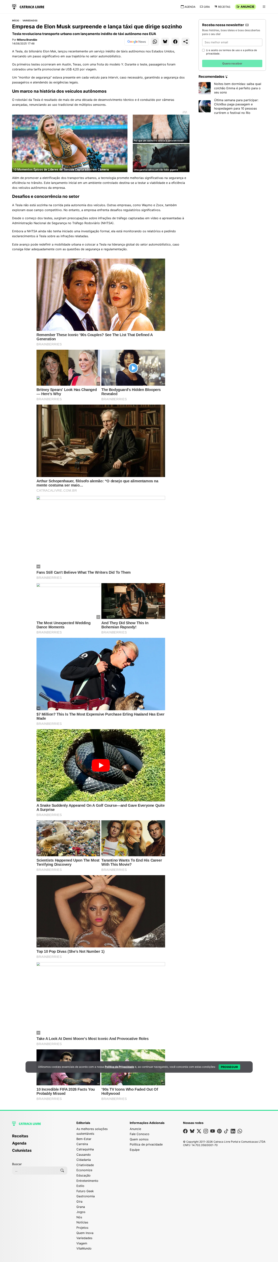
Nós (79, 1217)
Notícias (82, 1222)
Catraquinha (85, 1149)
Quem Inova (84, 1233)
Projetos (82, 1227)
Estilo (80, 1186)
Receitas (224, 6)
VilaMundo (84, 1248)
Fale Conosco (139, 1134)
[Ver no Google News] (136, 42)
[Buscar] (62, 1170)
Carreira (82, 1144)
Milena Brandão (27, 39)
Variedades (30, 20)
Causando (83, 1154)
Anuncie (248, 7)
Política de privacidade (146, 1144)
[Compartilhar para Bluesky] (165, 42)
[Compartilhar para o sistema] (185, 42)
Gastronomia (85, 1196)
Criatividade (85, 1165)
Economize (84, 1170)
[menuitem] (39, 1137)
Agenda (190, 6)
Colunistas (22, 1150)
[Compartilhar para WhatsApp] (155, 42)
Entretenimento (87, 1181)
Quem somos (139, 1139)
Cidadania (83, 1160)
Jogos (80, 1212)
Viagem (81, 1243)
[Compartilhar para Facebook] (175, 42)
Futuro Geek (85, 1191)
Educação (83, 1175)
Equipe (135, 1150)
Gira (207, 6)
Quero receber (232, 63)
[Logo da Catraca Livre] (28, 6)
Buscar (17, 1164)
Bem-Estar (83, 1139)
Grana (80, 1207)
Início (15, 20)
